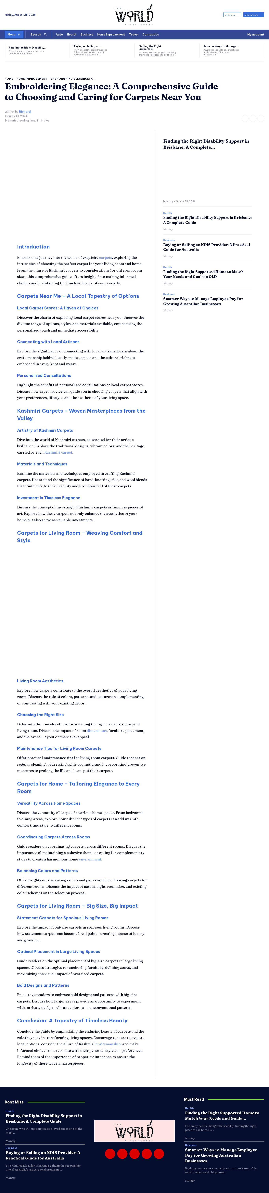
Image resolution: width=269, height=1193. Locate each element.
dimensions (97, 730)
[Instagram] (253, 118)
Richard (25, 111)
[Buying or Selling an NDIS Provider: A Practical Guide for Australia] (123, 50)
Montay (168, 201)
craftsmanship (108, 1044)
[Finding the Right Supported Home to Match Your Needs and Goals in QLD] (188, 50)
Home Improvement (32, 78)
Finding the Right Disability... (27, 47)
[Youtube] (159, 1154)
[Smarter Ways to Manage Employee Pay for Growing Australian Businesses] (253, 50)
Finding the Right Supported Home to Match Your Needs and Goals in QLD (203, 274)
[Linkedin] (134, 1154)
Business (169, 240)
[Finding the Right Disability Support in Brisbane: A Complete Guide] (58, 50)
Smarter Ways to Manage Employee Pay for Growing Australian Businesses (221, 1155)
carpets (105, 257)
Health (167, 213)
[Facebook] (245, 118)
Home (9, 78)
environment (90, 859)
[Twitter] (260, 118)
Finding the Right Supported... (150, 47)
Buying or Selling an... (88, 46)
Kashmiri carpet (58, 452)
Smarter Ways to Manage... (221, 46)
